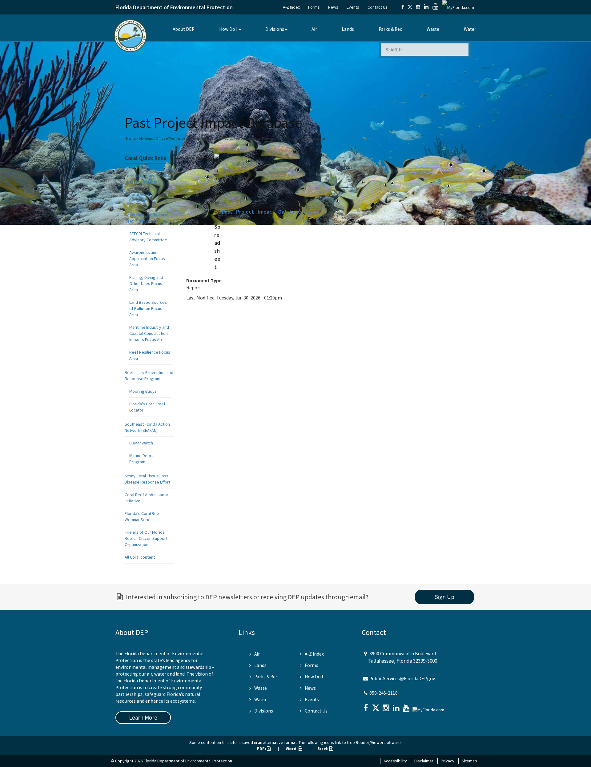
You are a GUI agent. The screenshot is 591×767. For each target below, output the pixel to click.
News (333, 7)
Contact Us (378, 7)
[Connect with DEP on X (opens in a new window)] (410, 7)
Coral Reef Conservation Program (249, 138)
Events (353, 7)
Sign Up (444, 596)
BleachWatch (141, 443)
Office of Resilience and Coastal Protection (188, 138)
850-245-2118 (383, 693)
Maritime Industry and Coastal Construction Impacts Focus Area (149, 333)
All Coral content (140, 557)
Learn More (143, 717)
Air (314, 29)
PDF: (262, 748)
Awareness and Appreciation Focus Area (147, 258)
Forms (314, 7)
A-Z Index (291, 7)
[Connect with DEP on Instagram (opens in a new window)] (418, 7)
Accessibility (395, 761)
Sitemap (469, 761)
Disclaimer (423, 761)
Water (470, 29)
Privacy (447, 761)
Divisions (274, 29)
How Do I (228, 29)
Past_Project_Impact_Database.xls (265, 211)
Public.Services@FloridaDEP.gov (402, 678)
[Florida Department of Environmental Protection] (130, 35)
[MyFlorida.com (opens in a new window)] (458, 7)
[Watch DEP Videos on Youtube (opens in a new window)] (435, 7)
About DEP (184, 29)
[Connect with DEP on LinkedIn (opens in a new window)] (426, 7)
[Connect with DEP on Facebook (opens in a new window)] (402, 7)
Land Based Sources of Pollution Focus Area (148, 308)
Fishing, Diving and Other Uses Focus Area (146, 283)
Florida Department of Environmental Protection (174, 7)
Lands (348, 29)
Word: (292, 748)
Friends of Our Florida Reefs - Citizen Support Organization (146, 538)
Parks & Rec (390, 29)
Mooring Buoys (143, 391)
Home (130, 138)
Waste (433, 29)
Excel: (323, 748)
